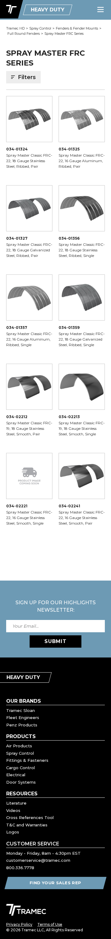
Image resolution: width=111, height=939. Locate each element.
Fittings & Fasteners (27, 760)
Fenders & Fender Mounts (77, 28)
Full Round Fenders (23, 33)
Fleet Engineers (22, 717)
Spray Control (40, 28)
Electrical (15, 774)
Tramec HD (15, 28)
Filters (27, 77)
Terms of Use (49, 924)
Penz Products (21, 724)
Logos (12, 831)
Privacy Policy (19, 924)
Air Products (19, 745)
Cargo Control (20, 767)
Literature (16, 803)
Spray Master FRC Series (64, 33)
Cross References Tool (30, 817)
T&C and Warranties (26, 824)
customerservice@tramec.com (38, 860)
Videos (13, 810)
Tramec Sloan (20, 710)
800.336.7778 (20, 867)
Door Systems (21, 782)
